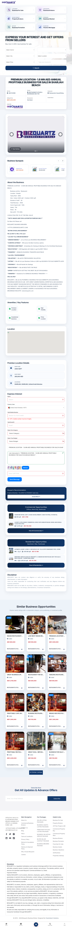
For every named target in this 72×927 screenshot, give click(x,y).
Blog (22, 830)
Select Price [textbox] (9, 62)
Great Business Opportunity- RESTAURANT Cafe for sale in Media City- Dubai (15, 674)
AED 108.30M (27, 526)
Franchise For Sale (58, 844)
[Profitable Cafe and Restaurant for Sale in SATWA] (15, 702)
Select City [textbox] (9, 56)
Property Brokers (58, 823)
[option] (36, 134)
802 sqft (18, 517)
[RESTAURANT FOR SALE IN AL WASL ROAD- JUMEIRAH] (36, 663)
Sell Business (56, 852)
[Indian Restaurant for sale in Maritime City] (15, 625)
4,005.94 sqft (24, 560)
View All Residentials (35, 565)
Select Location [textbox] (42, 56)
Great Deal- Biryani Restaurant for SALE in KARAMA (36, 752)
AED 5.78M (25, 517)
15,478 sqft (19, 526)
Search (36, 68)
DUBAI (10, 638)
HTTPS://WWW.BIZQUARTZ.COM (17, 227)
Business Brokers (58, 838)
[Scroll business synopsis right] (63, 160)
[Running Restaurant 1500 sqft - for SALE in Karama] (36, 702)
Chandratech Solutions (51, 918)
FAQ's (22, 833)
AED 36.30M (32, 560)
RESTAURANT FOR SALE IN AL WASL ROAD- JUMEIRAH (36, 674)
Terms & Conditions (26, 836)
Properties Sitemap (58, 855)
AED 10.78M (35, 551)
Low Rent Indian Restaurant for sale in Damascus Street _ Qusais (36, 636)
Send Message (15, 479)
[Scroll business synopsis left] (58, 160)
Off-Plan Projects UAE (59, 826)
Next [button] (60, 134)
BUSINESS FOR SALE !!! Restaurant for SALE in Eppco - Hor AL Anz (57, 752)
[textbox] (36, 407)
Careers (23, 854)
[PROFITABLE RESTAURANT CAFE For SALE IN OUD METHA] (15, 741)
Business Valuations (58, 850)
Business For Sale (58, 820)
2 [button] (36, 150)
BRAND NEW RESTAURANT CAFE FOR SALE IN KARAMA (57, 713)
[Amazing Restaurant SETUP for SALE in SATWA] (57, 663)
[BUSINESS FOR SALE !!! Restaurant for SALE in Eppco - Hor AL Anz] (57, 741)
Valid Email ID (10, 422)
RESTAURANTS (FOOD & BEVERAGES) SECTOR (34, 93)
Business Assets (57, 847)
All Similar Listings (36, 772)
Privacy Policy (25, 839)
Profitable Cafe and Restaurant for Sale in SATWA (15, 713)
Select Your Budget (12, 438)
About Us (24, 820)
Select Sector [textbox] (10, 50)
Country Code (11, 404)
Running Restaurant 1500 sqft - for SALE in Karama (36, 713)
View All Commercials (35, 530)
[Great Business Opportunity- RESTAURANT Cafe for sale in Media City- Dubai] (15, 663)
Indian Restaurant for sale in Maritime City (15, 636)
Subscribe (57, 798)
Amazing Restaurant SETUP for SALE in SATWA (57, 674)
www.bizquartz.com (27, 291)
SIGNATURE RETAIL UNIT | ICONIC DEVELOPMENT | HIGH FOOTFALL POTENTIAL (36, 514)
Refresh (25, 467)
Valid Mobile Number (12, 412)
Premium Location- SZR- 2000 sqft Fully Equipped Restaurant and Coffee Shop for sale (57, 636)
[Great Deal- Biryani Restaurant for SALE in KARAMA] (36, 741)
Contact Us (24, 828)
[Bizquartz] (15, 106)
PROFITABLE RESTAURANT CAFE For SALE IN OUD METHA (15, 752)
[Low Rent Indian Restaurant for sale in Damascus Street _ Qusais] (36, 625)
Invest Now (35, 496)
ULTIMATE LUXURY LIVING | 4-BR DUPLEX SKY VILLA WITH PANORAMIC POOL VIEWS (37, 549)
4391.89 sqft (27, 551)
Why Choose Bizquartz (27, 851)
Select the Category (12, 430)
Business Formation (58, 841)
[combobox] (20, 49)
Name (8, 396)
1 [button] (35, 150)
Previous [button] (11, 134)
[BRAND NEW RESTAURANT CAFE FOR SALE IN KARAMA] (57, 702)
